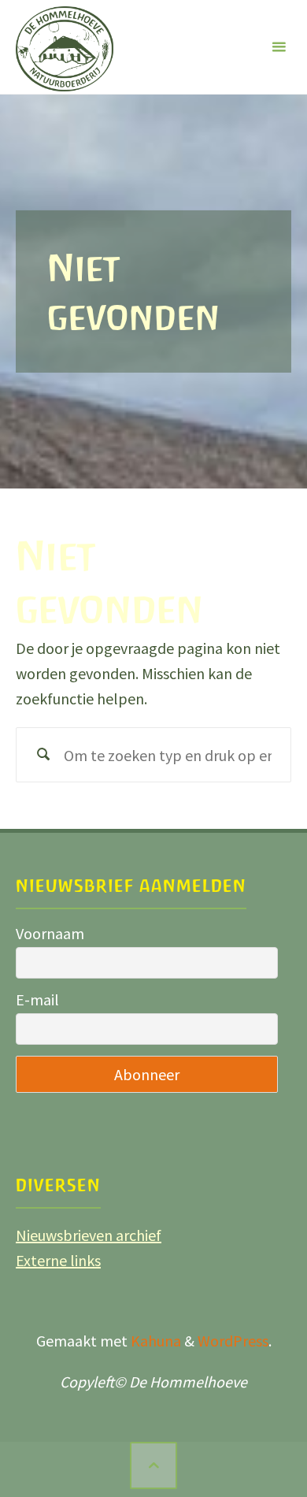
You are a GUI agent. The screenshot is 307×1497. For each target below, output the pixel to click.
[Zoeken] (43, 754)
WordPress (233, 1340)
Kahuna (154, 1340)
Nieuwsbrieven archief (88, 1235)
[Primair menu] (278, 47)
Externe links (58, 1260)
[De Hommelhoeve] (64, 47)
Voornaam (50, 933)
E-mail (37, 999)
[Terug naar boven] (153, 1465)
